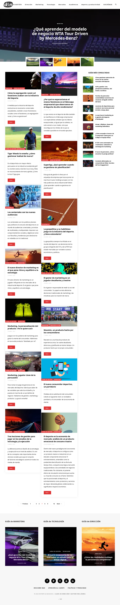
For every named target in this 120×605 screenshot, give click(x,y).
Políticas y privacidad (77, 588)
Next (58, 504)
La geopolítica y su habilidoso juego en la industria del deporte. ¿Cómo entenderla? (59, 231)
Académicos (73, 4)
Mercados (62, 4)
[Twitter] (53, 581)
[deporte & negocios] (8, 4)
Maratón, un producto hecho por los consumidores (58, 331)
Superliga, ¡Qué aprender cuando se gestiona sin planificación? (59, 166)
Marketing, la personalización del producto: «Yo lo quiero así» (23, 327)
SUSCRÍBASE (107, 4)
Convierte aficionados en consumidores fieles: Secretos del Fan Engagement (104, 163)
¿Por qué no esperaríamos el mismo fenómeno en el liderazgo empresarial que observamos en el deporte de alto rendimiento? (59, 103)
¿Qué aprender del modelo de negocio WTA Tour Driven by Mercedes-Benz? (21, 557)
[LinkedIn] (72, 581)
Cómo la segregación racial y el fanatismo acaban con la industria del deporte (23, 95)
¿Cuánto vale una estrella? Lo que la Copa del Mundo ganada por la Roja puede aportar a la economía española (60, 33)
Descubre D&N (39, 588)
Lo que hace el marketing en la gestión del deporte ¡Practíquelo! (104, 117)
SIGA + (11, 122)
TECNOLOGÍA (66, 551)
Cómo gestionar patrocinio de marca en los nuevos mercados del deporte (104, 79)
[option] (60, 35)
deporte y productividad (90, 4)
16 (54, 504)
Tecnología (51, 4)
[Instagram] (60, 581)
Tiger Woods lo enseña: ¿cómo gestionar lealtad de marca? (21, 154)
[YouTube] (66, 581)
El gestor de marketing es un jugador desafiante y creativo (57, 279)
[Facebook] (47, 581)
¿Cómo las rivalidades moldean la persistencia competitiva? (98, 558)
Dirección (28, 4)
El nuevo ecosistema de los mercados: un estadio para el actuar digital (60, 557)
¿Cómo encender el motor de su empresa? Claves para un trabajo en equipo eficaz (104, 135)
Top (60, 599)
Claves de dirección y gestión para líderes (70, 594)
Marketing (40, 4)
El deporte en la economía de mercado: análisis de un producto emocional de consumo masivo (59, 439)
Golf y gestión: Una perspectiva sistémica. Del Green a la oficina (103, 88)
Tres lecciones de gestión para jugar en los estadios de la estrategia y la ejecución (21, 439)
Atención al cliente (56, 588)
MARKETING (21, 149)
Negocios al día (55, 325)
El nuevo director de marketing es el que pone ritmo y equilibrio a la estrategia (23, 270)
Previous (25, 504)
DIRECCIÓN (9, 88)
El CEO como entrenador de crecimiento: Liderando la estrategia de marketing (104, 145)
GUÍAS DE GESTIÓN (15, 4)
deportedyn (61, 48)
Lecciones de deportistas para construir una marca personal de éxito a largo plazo (104, 108)
